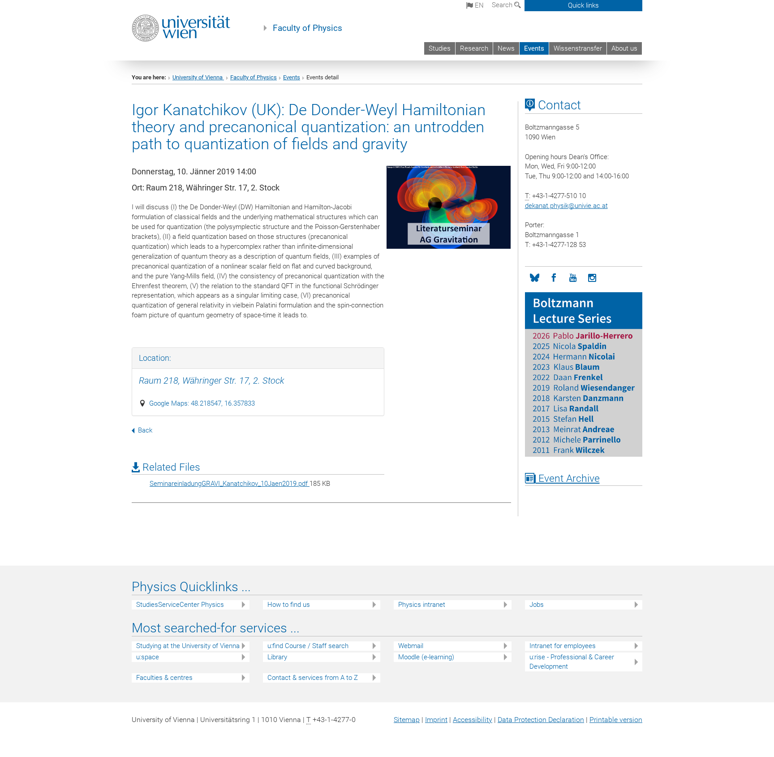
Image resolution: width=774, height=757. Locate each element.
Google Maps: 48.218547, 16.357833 (202, 403)
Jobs (536, 605)
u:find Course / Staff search (307, 646)
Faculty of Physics (307, 28)
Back (145, 430)
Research (474, 48)
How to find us (288, 605)
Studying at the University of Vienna (188, 646)
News (506, 48)
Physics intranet (421, 605)
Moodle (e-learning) (426, 657)
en (478, 5)
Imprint (436, 719)
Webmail (410, 646)
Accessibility (472, 719)
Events (534, 48)
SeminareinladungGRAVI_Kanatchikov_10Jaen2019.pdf (230, 484)
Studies (440, 48)
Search (503, 5)
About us (624, 48)
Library (277, 657)
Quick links (583, 5)
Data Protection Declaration (541, 719)
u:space (147, 657)
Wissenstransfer (578, 48)
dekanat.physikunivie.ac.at (566, 206)
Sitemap (407, 719)
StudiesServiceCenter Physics (180, 605)
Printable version (615, 719)
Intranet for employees (562, 646)
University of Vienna (198, 77)
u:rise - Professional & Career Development (571, 661)
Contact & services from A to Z (312, 678)
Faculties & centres (164, 678)
